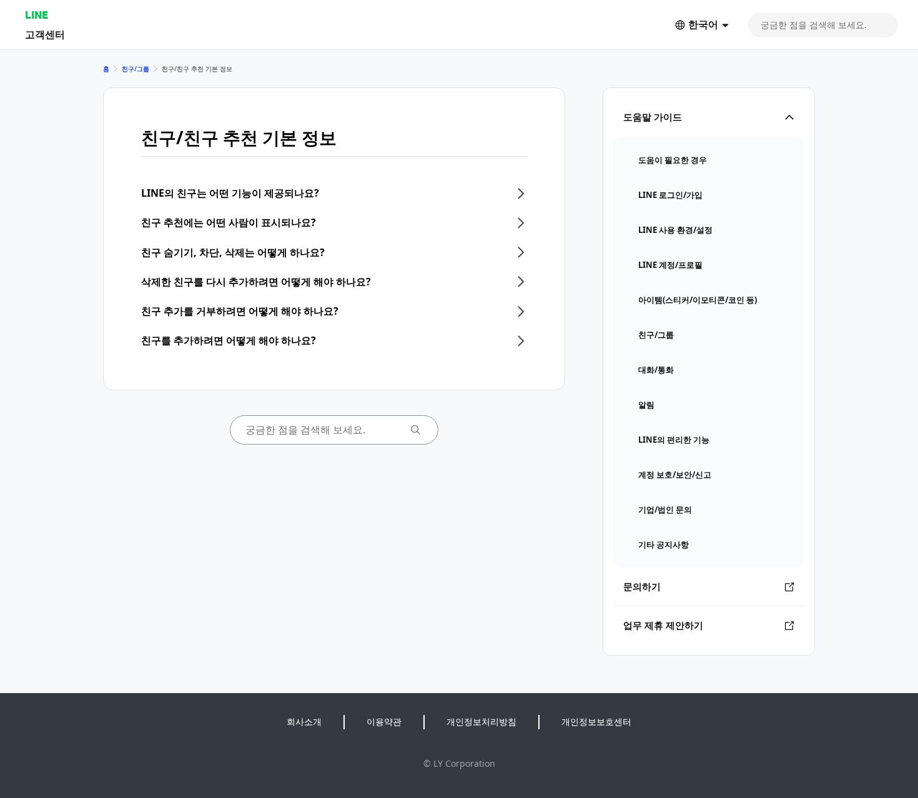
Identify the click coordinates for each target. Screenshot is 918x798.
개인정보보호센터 (596, 721)
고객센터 (45, 34)
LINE (36, 14)
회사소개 (304, 721)
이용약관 (384, 721)
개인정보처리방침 (481, 721)
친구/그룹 (135, 68)
